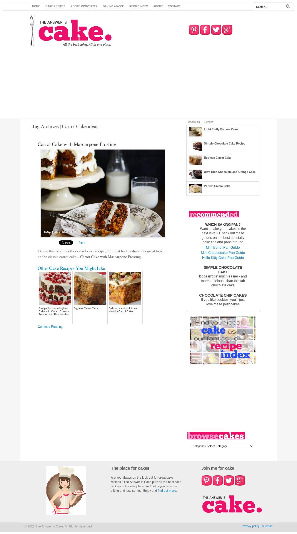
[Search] (288, 6)
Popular (194, 122)
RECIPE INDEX (138, 6)
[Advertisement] (148, 85)
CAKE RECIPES (55, 6)
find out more (167, 490)
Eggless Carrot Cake (217, 157)
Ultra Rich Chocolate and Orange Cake (229, 171)
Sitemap (267, 526)
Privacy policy (251, 526)
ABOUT (158, 6)
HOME (36, 6)
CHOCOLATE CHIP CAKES (223, 295)
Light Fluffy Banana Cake (221, 129)
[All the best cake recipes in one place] (71, 44)
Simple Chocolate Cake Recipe (224, 143)
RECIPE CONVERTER (84, 6)
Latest (209, 122)
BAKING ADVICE (113, 6)
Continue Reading (50, 326)
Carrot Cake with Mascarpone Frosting (77, 144)
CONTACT (174, 6)
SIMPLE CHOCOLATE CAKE (223, 269)
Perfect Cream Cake (217, 186)
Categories (199, 446)
